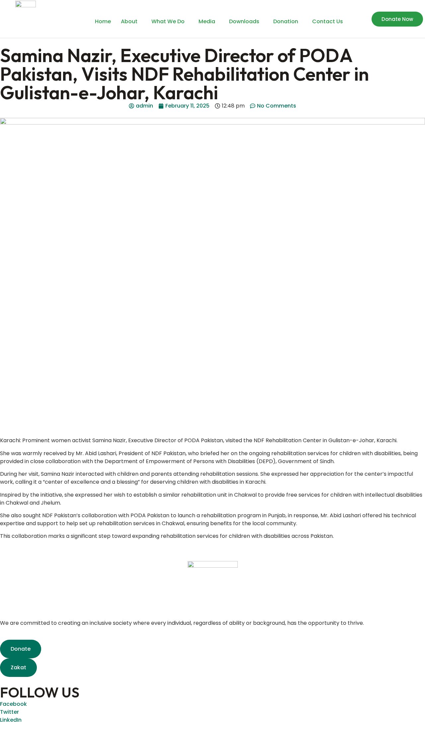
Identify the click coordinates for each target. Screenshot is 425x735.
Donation (285, 21)
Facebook (13, 704)
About (129, 21)
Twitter (9, 712)
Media (207, 21)
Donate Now (397, 19)
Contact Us (327, 21)
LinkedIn (11, 720)
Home (103, 21)
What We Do (168, 21)
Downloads (244, 21)
